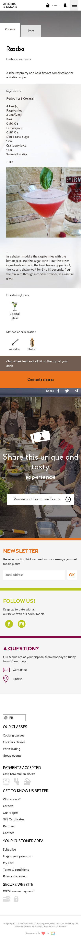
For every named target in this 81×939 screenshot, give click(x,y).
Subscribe (9, 849)
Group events (12, 755)
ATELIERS (10, 5)
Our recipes (10, 813)
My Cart (8, 863)
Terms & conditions (16, 869)
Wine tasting (11, 749)
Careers (8, 806)
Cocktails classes (14, 742)
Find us (17, 679)
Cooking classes (13, 735)
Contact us (19, 670)
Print (31, 30)
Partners (9, 826)
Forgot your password (17, 856)
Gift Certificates (13, 819)
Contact (8, 833)
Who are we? (12, 799)
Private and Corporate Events (37, 499)
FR (10, 717)
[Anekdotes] (53, 933)
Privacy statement (15, 876)
